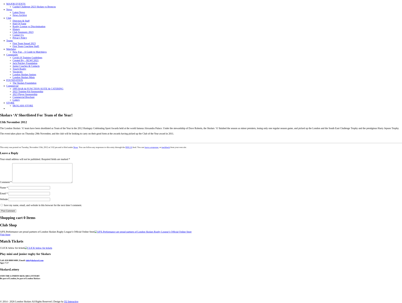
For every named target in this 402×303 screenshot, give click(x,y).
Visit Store (5, 234)
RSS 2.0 (128, 147)
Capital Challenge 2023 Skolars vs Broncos (34, 6)
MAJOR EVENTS (15, 4)
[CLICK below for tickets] (38, 248)
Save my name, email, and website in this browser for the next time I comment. (43, 205)
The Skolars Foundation (24, 83)
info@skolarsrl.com (34, 260)
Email (4, 193)
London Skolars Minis (24, 77)
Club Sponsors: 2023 (23, 32)
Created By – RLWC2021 (26, 60)
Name (4, 187)
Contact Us (18, 35)
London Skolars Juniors (24, 74)
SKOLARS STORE (23, 105)
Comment (6, 182)
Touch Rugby (19, 69)
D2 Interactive (71, 301)
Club (8, 18)
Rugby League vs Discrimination (29, 26)
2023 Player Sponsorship (25, 94)
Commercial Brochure (24, 97)
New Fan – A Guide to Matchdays (30, 52)
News (9, 9)
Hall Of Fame (19, 23)
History (16, 29)
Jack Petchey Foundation (25, 63)
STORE (10, 102)
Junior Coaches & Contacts (26, 66)
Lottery (16, 100)
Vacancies (17, 71)
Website (4, 199)
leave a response (151, 147)
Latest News (19, 12)
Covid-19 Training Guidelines (27, 57)
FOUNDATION (14, 80)
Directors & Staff (21, 20)
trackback (166, 147)
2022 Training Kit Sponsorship (28, 91)
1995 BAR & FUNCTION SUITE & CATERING (38, 88)
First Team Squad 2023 (24, 43)
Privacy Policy (20, 37)
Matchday (11, 49)
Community (12, 54)
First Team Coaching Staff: (26, 46)
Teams (9, 40)
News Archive (20, 15)
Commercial (12, 86)
